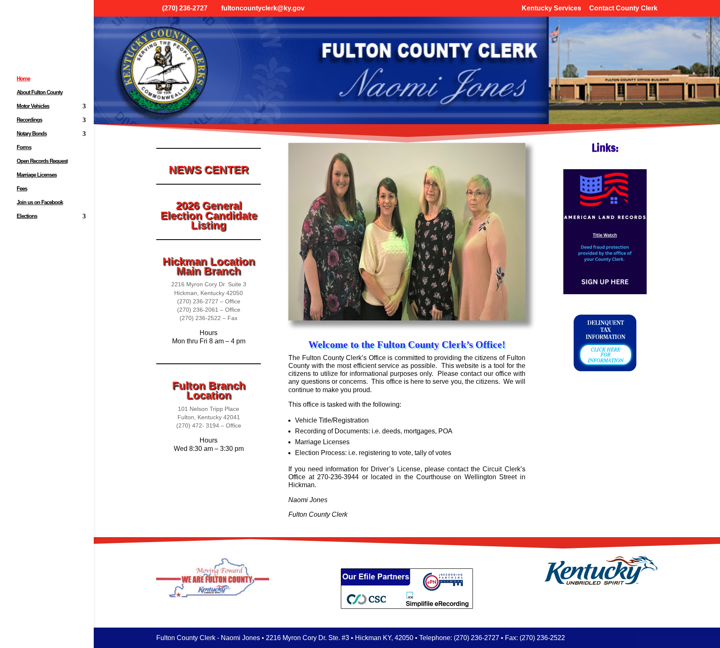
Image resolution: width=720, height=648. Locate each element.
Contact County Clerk (623, 8)
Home (23, 79)
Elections (27, 216)
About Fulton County (39, 92)
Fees (22, 189)
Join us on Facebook (40, 202)
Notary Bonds (32, 134)
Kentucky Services (551, 8)
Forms (24, 147)
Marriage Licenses (37, 175)
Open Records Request (42, 161)
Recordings (29, 120)
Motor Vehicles (33, 106)
